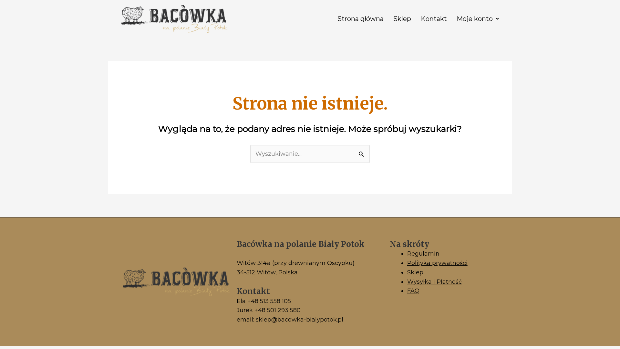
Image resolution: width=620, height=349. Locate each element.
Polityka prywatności (437, 263)
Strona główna (360, 19)
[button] (478, 19)
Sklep (402, 19)
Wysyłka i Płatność (434, 281)
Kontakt (434, 19)
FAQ (413, 290)
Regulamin (423, 253)
